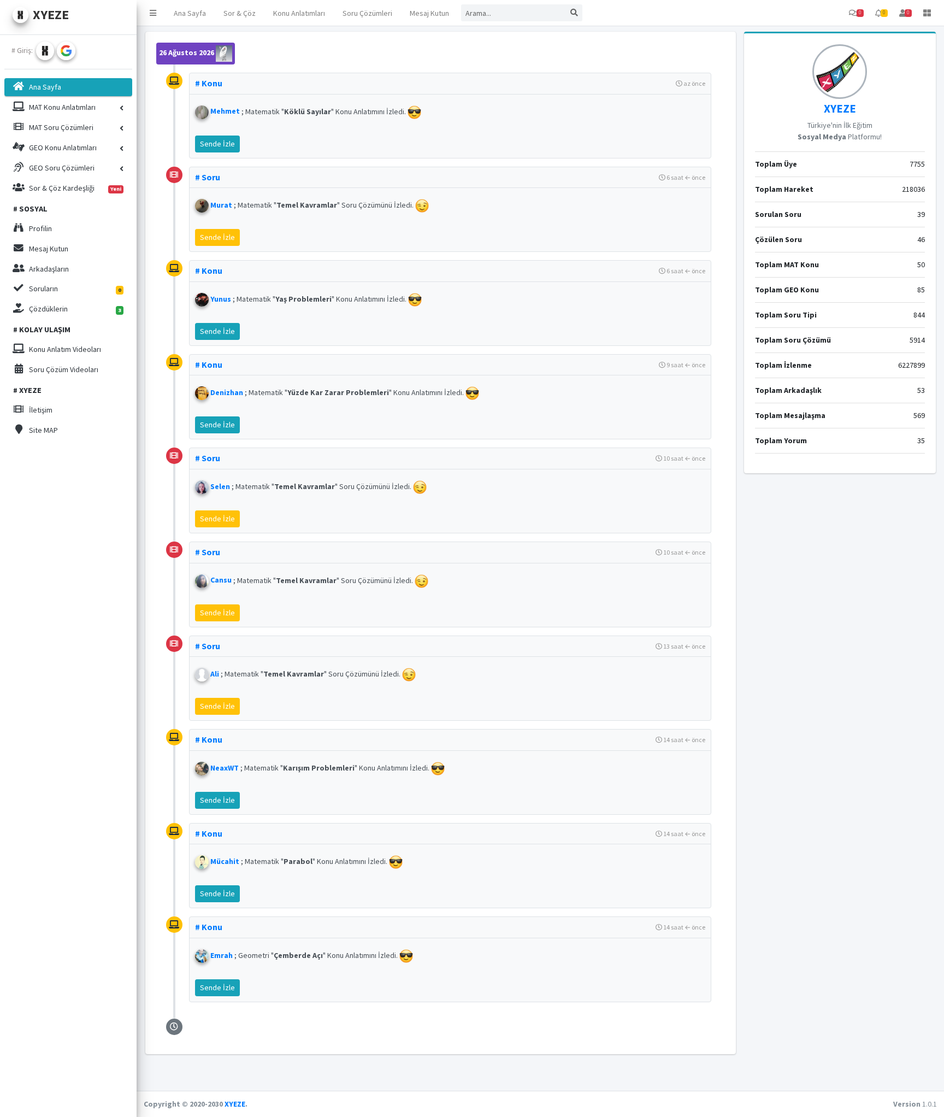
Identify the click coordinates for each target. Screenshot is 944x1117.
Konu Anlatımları (299, 13)
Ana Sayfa (190, 13)
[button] (153, 12)
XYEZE (840, 108)
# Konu (208, 83)
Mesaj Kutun (429, 13)
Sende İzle (217, 144)
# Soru (207, 177)
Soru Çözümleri (367, 13)
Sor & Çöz (239, 13)
